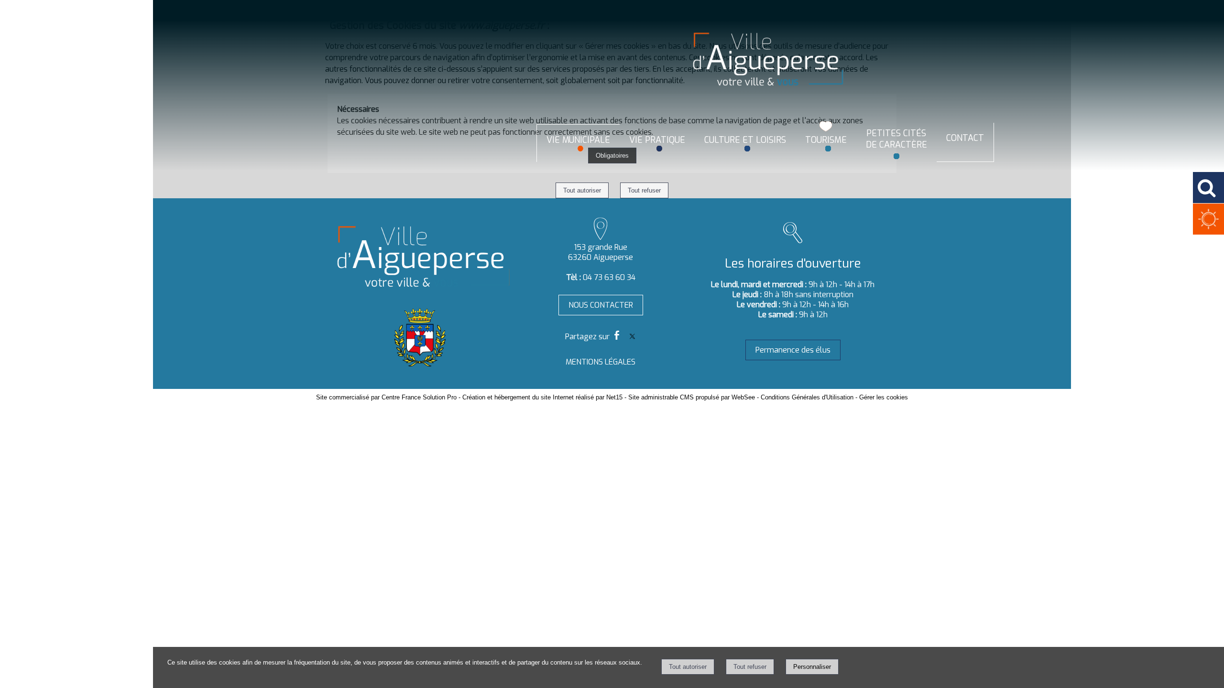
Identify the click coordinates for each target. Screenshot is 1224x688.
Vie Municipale (578, 140)
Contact (965, 138)
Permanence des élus (793, 350)
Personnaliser (812, 666)
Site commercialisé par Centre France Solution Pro (386, 397)
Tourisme (826, 140)
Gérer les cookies (883, 397)
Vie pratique (657, 140)
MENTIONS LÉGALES (600, 362)
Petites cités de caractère (896, 139)
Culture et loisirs (745, 140)
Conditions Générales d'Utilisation (807, 397)
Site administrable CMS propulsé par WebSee (691, 397)
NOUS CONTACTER (600, 305)
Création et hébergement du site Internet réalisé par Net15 (542, 397)
